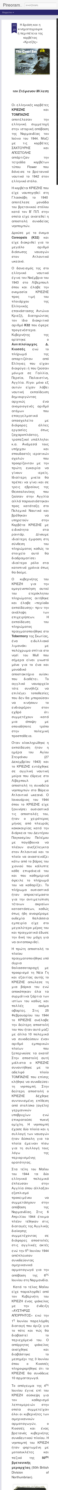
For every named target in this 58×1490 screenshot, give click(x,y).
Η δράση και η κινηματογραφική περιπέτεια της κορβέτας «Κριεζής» (30, 33)
